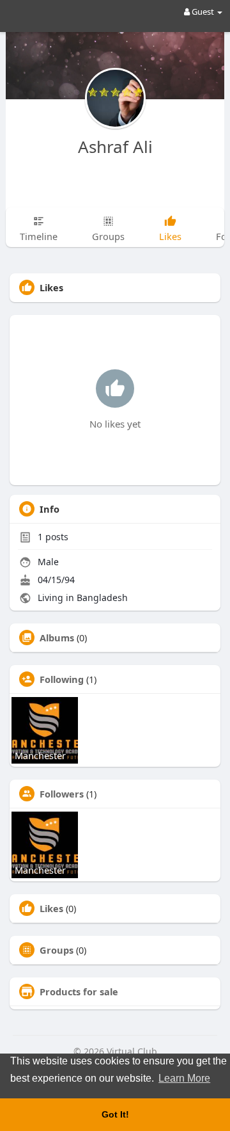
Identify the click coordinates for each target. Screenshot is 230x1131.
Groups (56, 950)
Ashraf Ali (115, 146)
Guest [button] (203, 11)
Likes (51, 908)
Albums (57, 637)
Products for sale (79, 991)
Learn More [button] (184, 1078)
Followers (62, 794)
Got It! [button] (115, 1114)
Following (62, 679)
